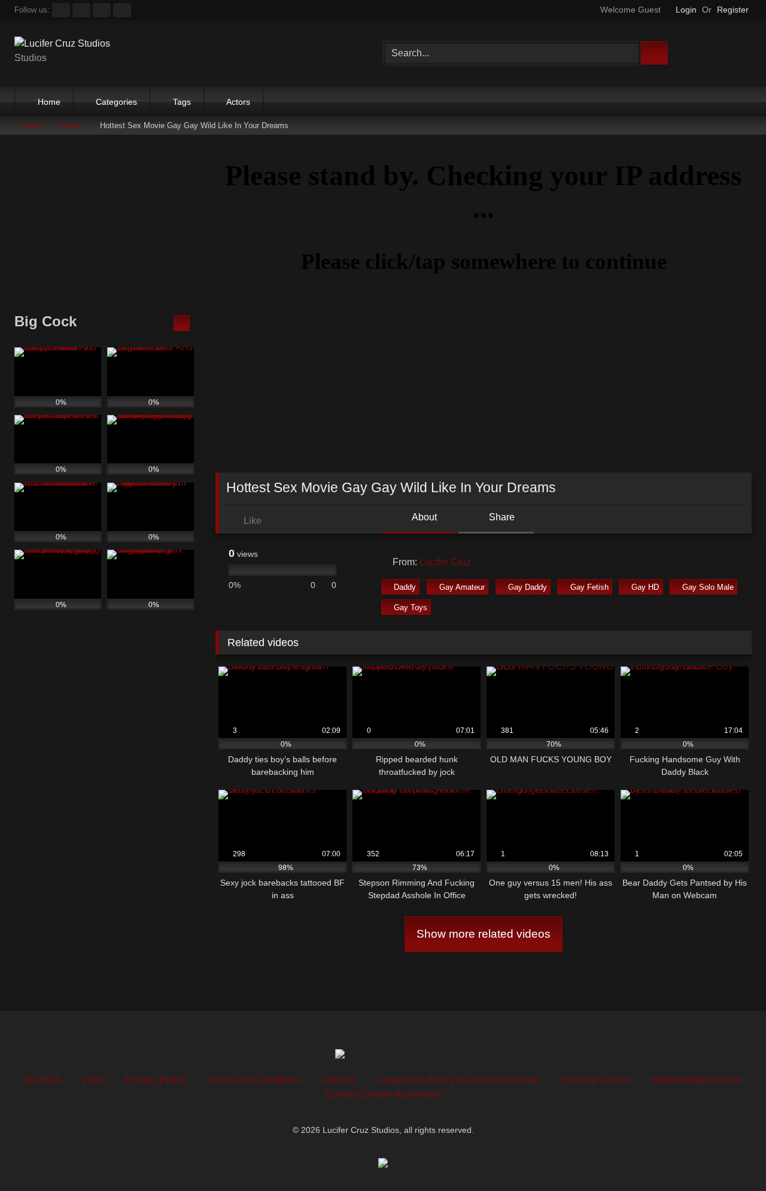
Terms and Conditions (254, 1080)
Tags (182, 102)
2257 (93, 1080)
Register (733, 9)
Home (49, 102)
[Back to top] (730, 1155)
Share (501, 517)
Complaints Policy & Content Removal (457, 1080)
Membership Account (696, 1080)
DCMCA (43, 1080)
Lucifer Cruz (445, 562)
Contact (338, 1080)
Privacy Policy (156, 1080)
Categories (116, 102)
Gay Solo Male (708, 587)
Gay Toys (410, 607)
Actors (238, 102)
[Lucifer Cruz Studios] (62, 44)
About (423, 517)
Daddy (71, 125)
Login (686, 9)
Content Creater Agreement (383, 1094)
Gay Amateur (462, 587)
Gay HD (645, 587)
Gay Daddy (527, 587)
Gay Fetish (589, 587)
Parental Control (595, 1080)
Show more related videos (484, 934)
